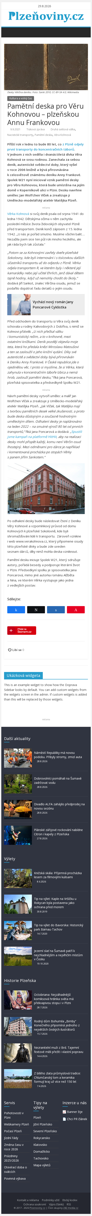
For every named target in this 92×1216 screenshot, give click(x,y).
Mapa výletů (41, 1165)
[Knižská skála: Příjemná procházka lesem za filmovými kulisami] (18, 871)
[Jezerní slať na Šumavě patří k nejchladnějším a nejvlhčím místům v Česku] (18, 949)
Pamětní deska (43, 135)
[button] (46, 488)
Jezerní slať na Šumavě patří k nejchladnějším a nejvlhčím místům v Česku (58, 955)
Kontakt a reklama (28, 1200)
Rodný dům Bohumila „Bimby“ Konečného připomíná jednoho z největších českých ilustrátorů (57, 1025)
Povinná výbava (15, 1178)
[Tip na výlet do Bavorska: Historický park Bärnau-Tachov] (18, 923)
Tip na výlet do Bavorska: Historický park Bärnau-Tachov (58, 927)
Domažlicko (41, 1151)
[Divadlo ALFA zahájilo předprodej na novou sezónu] (18, 802)
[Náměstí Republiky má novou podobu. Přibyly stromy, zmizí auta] (18, 751)
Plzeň (37, 1117)
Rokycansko (41, 1138)
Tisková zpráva (36, 129)
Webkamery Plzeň (16, 1124)
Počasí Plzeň (13, 1131)
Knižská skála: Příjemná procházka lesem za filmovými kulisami (58, 875)
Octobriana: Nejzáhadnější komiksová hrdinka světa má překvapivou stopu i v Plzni (54, 999)
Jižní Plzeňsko (42, 1124)
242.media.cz (70, 1207)
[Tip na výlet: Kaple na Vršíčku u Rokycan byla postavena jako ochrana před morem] (18, 897)
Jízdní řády (11, 1138)
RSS (69, 1204)
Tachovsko (41, 1158)
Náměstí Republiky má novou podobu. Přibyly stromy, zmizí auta (58, 755)
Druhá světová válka (63, 129)
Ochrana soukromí (34, 1204)
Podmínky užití (50, 1200)
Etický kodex (69, 1200)
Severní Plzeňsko (45, 1131)
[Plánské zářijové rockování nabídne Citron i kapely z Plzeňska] (18, 828)
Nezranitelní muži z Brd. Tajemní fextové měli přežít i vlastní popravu (58, 1050)
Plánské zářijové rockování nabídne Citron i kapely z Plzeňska (58, 832)
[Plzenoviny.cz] (8, 32)
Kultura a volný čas (20, 98)
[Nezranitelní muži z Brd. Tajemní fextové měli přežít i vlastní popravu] (18, 1045)
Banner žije (75, 1112)
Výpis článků (56, 1204)
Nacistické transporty (20, 135)
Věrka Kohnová (18, 214)
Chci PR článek (77, 1119)
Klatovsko (40, 1145)
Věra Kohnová (62, 135)
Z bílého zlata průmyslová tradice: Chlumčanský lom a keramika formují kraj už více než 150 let (57, 1077)
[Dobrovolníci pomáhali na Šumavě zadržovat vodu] (18, 776)
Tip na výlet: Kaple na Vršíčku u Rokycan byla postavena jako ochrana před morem (55, 903)
